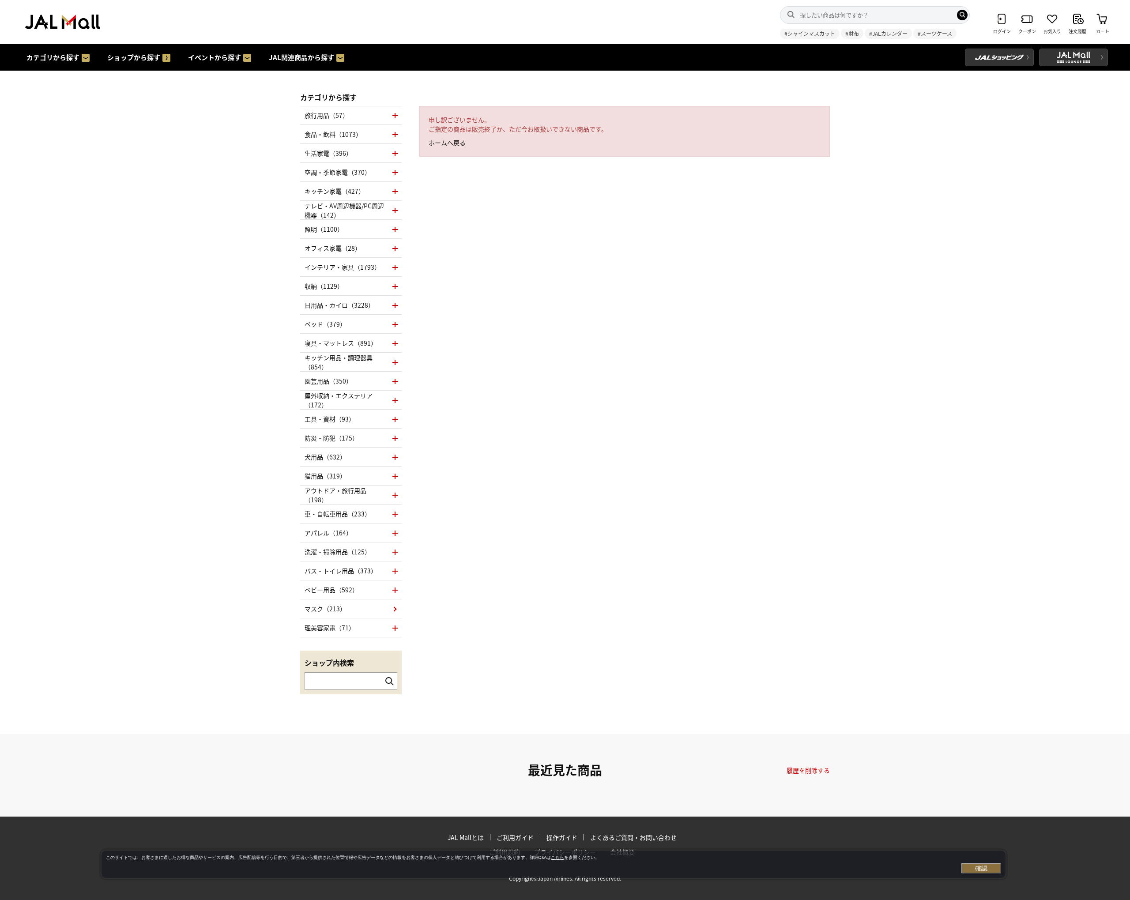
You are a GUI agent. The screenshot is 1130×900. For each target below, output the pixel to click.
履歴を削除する (808, 770)
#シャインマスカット (809, 33)
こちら (557, 857)
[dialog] (554, 864)
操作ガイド (561, 837)
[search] (962, 15)
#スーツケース (935, 33)
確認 (981, 868)
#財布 (852, 33)
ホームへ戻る (447, 142)
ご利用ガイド (515, 837)
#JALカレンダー (888, 33)
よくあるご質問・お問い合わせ (633, 837)
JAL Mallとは (466, 837)
